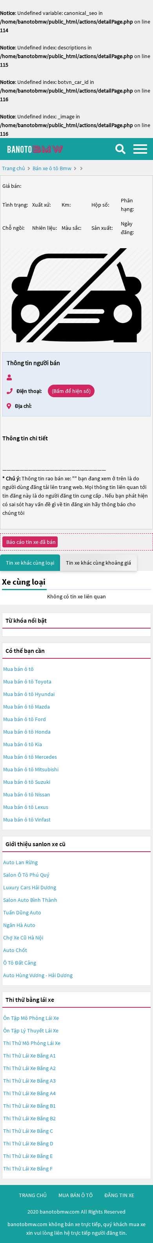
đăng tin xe (119, 1195)
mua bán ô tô (75, 1195)
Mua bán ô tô (18, 668)
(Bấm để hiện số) (71, 390)
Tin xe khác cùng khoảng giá (98, 562)
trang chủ (33, 1195)
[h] (76, 295)
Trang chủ (13, 168)
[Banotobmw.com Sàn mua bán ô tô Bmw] (45, 148)
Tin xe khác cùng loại (30, 562)
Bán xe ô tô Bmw (52, 168)
